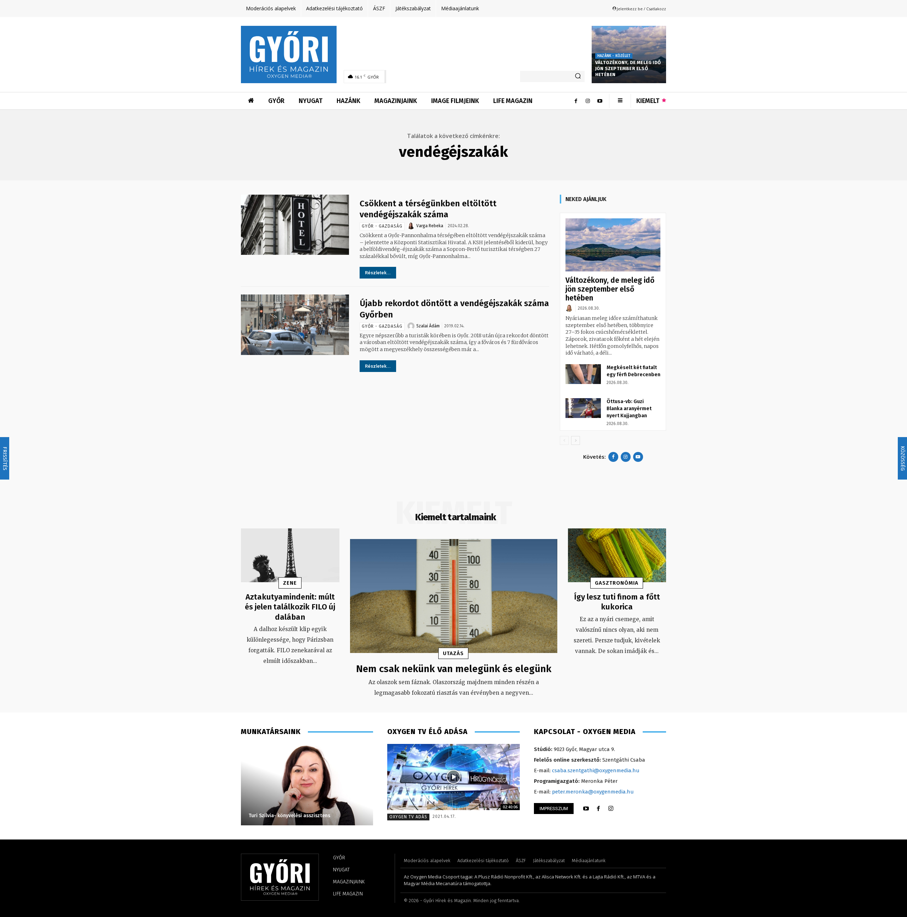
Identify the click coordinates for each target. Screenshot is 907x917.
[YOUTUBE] (586, 809)
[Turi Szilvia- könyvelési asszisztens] (269, 784)
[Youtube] (599, 101)
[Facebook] (575, 101)
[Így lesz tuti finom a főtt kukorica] (617, 555)
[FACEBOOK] (598, 809)
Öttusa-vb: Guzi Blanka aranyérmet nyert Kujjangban (629, 409)
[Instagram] (587, 101)
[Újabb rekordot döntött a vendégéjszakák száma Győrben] (295, 324)
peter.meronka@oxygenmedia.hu (593, 792)
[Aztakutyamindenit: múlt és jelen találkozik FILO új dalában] (290, 555)
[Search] (578, 76)
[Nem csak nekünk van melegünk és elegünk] (453, 596)
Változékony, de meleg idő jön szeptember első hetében (628, 68)
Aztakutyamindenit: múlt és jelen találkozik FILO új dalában (290, 607)
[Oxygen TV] (453, 777)
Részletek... (378, 272)
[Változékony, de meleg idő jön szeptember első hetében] (612, 245)
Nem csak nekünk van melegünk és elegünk (453, 669)
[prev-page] (564, 440)
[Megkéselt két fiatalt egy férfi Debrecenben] (583, 374)
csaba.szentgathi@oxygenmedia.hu (596, 770)
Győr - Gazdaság (382, 226)
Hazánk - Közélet (613, 56)
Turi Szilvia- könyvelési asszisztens (251, 816)
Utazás (453, 653)
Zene (290, 583)
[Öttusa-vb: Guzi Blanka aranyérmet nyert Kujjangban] (583, 408)
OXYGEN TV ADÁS (408, 816)
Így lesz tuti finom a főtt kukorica (617, 602)
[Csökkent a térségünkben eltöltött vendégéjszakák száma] (295, 225)
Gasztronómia (616, 583)
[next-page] (575, 440)
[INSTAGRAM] (611, 809)
